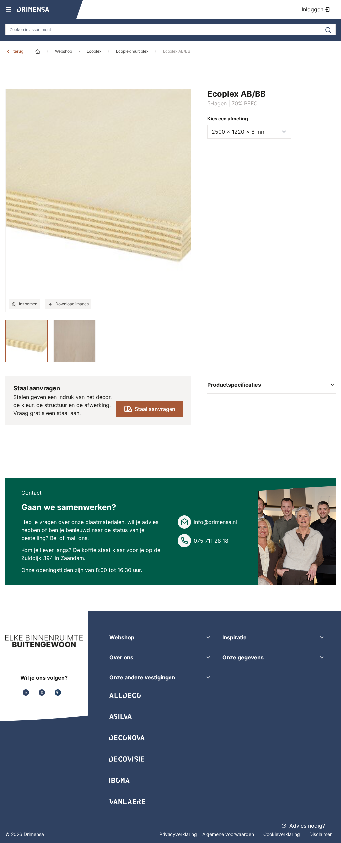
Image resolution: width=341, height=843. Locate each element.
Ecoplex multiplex (132, 51)
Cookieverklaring (282, 834)
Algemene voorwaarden (228, 834)
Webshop (63, 51)
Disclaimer (320, 834)
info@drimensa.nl (215, 522)
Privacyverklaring (178, 834)
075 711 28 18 (211, 540)
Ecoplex (94, 51)
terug (18, 51)
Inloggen (313, 9)
